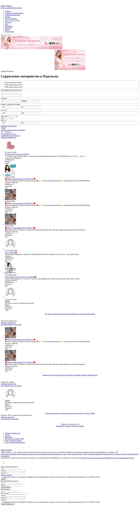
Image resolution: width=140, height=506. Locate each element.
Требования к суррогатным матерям (82, 314)
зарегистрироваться (8, 504)
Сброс (3, 128)
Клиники (8, 22)
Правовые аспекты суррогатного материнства (58, 375)
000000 (7, 401)
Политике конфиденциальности (123, 458)
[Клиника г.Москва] (10, 175)
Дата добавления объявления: (11, 90)
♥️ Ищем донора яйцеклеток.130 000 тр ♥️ (20, 339)
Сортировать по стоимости (10, 135)
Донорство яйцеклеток (96, 454)
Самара (64, 454)
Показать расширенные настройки (13, 130)
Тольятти (68, 426)
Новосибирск (33, 454)
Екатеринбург (43, 454)
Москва (7, 17)
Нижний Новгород (55, 454)
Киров (81, 426)
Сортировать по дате (8, 134)
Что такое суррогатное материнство (57, 314)
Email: (3, 485)
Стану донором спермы (14, 82)
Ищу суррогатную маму (14, 85)
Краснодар (75, 426)
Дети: (3, 118)
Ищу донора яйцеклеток (14, 87)
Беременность (109, 454)
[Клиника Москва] (10, 273)
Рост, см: (4, 110)
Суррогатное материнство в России (72, 413)
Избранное (9, 26)
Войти (7, 30)
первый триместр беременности (86, 375)
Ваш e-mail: (5, 493)
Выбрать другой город (9, 126)
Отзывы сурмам (119, 454)
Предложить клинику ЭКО (14, 439)
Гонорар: (4, 98)
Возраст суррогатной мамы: (10, 104)
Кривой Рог (60, 426)
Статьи (7, 435)
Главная (7, 11)
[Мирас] (10, 297)
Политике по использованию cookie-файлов (95, 458)
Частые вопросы (22, 454)
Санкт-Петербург (11, 19)
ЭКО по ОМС (90, 413)
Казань (74, 454)
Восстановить (6, 487)
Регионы (80, 454)
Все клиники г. (9, 419)
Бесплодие (8, 437)
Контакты (8, 28)
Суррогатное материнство (14, 13)
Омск (70, 454)
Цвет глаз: (4, 116)
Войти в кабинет (7, 8)
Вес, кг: (3, 120)
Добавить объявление (12, 15)
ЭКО (85, 454)
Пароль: (3, 473)
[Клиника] (10, 249)
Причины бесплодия (52, 413)
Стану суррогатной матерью (15, 442)
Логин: (3, 471)
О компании (12, 454)
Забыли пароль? (6, 475)
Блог (6, 24)
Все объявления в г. (11, 324)
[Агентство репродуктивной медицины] (10, 150)
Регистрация (17, 8)
